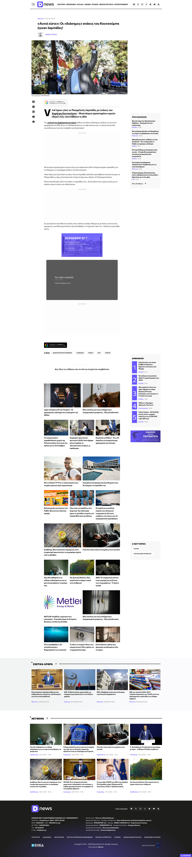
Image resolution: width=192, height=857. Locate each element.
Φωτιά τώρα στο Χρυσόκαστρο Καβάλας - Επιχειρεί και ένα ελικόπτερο (143, 123)
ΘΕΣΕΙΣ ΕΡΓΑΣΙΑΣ (106, 4)
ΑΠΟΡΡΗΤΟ (186, 855)
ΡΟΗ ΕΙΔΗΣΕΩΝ (139, 117)
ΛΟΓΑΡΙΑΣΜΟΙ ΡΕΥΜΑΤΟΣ (142, 553)
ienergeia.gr (67, 754)
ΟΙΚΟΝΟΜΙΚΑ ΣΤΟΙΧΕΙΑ (152, 837)
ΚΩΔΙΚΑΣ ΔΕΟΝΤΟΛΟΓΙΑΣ (132, 837)
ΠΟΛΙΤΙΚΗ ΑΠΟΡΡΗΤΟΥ (103, 837)
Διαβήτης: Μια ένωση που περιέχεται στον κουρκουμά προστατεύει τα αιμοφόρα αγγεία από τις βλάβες (62, 552)
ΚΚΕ (99, 353)
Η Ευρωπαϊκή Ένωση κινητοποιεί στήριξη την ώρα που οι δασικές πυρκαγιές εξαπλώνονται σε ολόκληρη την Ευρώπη (78, 749)
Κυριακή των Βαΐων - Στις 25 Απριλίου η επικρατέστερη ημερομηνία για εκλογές (107, 440)
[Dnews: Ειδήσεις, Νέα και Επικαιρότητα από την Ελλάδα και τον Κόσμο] (45, 4)
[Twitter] (34, 107)
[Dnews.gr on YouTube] (154, 4)
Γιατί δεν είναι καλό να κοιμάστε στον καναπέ (101, 549)
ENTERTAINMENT (121, 4)
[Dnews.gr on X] (138, 4)
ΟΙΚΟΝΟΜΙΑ (71, 4)
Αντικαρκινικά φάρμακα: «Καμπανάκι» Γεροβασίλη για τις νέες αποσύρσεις (144, 164)
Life (133, 179)
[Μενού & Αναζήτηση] (33, 4)
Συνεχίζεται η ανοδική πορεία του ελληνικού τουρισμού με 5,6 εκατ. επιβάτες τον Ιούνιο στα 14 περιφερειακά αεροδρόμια (107, 513)
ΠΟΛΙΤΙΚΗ (61, 4)
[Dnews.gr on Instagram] (142, 4)
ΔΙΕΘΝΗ (87, 4)
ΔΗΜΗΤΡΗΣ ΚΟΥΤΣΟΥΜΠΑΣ (62, 353)
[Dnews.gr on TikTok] (146, 4)
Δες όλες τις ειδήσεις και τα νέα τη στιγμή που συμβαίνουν (82, 369)
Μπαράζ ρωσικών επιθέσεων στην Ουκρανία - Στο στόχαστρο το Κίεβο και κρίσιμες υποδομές (145, 142)
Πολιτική (40, 18)
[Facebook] (34, 102)
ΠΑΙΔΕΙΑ (95, 4)
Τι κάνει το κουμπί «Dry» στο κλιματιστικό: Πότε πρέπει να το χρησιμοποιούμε (82, 647)
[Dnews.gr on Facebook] (134, 4)
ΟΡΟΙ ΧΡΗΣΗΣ (59, 837)
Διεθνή (134, 146)
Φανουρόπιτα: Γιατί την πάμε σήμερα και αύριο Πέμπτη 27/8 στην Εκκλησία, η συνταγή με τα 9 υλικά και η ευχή (148, 391)
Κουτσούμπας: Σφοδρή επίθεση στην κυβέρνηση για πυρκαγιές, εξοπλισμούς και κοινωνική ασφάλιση (46, 694)
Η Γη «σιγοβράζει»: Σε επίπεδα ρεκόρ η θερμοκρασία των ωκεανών (55, 647)
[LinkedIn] (34, 112)
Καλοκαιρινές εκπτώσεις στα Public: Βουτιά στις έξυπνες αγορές (56, 510)
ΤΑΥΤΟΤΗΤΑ (36, 837)
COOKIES (117, 837)
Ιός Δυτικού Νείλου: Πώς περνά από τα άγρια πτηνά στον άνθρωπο (80, 580)
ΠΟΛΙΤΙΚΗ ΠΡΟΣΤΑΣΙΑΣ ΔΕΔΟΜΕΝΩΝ (79, 837)
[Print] (34, 122)
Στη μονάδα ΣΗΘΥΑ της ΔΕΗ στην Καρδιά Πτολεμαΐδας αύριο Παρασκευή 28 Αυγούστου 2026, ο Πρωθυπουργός (112, 784)
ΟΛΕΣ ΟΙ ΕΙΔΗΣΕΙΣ (121, 809)
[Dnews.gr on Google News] (150, 4)
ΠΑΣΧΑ (90, 353)
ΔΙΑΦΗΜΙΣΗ (47, 837)
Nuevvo (100, 847)
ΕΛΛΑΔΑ (80, 4)
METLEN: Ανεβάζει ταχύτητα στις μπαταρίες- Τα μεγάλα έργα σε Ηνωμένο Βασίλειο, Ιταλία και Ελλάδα (60, 619)
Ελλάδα (134, 127)
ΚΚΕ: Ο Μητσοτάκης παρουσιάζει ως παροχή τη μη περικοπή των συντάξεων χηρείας (78, 694)
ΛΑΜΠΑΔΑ (80, 353)
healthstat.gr (34, 754)
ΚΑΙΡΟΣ (136, 548)
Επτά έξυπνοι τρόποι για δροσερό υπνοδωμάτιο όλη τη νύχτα (107, 647)
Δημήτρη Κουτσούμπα (64, 113)
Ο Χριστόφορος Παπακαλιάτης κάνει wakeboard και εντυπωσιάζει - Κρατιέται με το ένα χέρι (145, 175)
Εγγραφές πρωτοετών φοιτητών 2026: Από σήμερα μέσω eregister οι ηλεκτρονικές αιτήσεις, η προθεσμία (81, 443)
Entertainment (143, 408)
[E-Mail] (34, 117)
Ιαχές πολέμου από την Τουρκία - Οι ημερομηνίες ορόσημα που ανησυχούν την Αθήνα (61, 412)
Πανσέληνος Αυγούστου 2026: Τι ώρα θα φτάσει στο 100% (148, 378)
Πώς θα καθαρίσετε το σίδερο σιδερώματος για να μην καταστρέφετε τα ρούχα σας (45, 749)
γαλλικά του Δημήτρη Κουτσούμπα (61, 122)
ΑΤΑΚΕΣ (107, 353)
